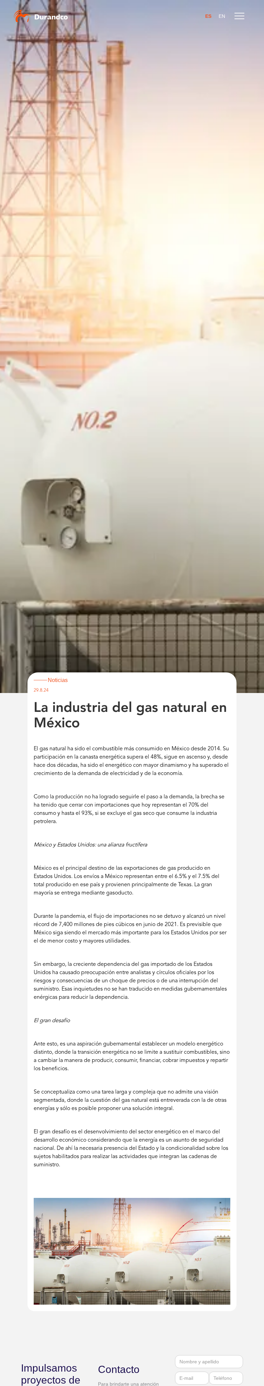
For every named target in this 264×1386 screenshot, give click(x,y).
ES (208, 16)
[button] (239, 16)
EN (222, 16)
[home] (41, 16)
